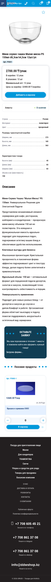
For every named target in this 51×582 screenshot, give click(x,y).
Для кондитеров (25, 454)
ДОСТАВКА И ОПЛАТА (25, 488)
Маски (25, 450)
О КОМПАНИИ (25, 501)
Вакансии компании (25, 477)
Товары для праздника (25, 473)
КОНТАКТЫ (25, 497)
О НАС (25, 484)
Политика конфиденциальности (25, 514)
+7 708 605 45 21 (27, 524)
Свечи (25, 463)
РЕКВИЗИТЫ (26, 493)
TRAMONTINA (25, 459)
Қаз (19, 3)
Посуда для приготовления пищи (25, 445)
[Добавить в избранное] (43, 12)
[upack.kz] (10, 3)
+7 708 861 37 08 (25, 537)
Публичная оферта (25, 509)
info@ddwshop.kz (25, 565)
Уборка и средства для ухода (25, 468)
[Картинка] (25, 50)
